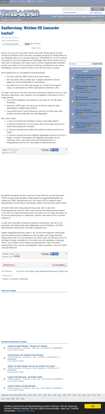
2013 (89, 395)
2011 (98, 395)
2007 (17, 399)
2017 (69, 395)
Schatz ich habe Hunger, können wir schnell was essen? (31, 366)
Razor (5, 150)
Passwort (80, 9)
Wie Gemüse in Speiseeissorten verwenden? (87, 98)
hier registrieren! (96, 13)
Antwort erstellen (7, 265)
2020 (54, 395)
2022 (44, 395)
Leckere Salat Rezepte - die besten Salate (25, 377)
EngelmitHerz (12, 370)
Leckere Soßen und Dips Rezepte (22, 386)
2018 (64, 395)
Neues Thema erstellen (58, 265)
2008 (12, 399)
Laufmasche (41, 368)
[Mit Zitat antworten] (45, 149)
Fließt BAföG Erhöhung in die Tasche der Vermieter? (88, 76)
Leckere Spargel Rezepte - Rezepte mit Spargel (27, 346)
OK (92, 406)
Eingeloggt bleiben (70, 12)
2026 (25, 395)
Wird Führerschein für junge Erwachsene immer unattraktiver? (87, 125)
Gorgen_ (83, 81)
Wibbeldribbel (58, 348)
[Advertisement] (34, 174)
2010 (3, 399)
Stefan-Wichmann (86, 92)
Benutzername (68, 9)
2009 (8, 399)
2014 (84, 395)
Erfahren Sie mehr (26, 410)
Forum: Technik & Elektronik (10, 40)
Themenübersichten (16, 395)
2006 (22, 399)
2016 (74, 395)
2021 (49, 395)
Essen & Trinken (18, 350)
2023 (39, 395)
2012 (94, 395)
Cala (37, 348)
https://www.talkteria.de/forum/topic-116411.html (49, 271)
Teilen (52, 150)
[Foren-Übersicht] (20, 13)
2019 (59, 395)
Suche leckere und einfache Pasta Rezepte (25, 355)
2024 (35, 395)
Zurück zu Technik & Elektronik (15, 279)
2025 (30, 395)
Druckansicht (102, 23)
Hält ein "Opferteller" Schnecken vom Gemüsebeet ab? (87, 112)
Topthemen (5, 395)
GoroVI (5, 254)
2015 (79, 395)
